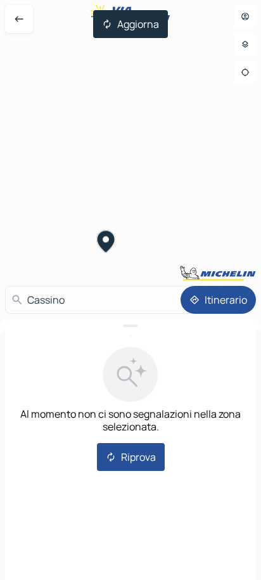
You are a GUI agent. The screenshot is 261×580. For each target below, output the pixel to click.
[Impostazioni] (245, 44)
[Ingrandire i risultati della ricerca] (130, 326)
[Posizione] (245, 72)
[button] (106, 242)
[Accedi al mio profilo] (245, 16)
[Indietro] (19, 19)
